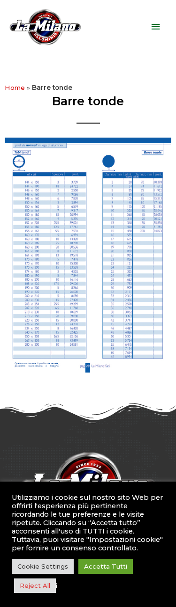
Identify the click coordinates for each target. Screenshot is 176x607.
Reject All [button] (35, 585)
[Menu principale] (156, 26)
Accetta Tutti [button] (105, 566)
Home (15, 87)
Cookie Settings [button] (42, 566)
